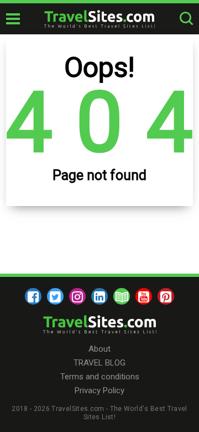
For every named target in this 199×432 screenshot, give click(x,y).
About (99, 349)
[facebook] (33, 296)
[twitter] (55, 296)
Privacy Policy (99, 390)
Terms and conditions (99, 377)
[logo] (99, 19)
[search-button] (186, 19)
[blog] (121, 296)
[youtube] (143, 296)
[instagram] (77, 296)
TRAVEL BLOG (99, 363)
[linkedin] (99, 296)
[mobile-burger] (13, 19)
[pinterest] (166, 296)
